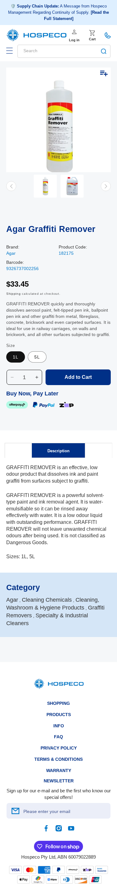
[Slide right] (106, 186)
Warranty (58, 770)
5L (37, 356)
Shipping (13, 293)
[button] (9, 51)
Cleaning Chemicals (47, 600)
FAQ (58, 736)
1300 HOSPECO (107, 35)
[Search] (103, 51)
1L (15, 356)
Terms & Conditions (58, 759)
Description (58, 451)
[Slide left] (11, 186)
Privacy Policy (59, 747)
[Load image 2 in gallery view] (72, 186)
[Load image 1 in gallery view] (45, 186)
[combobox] (63, 51)
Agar (11, 253)
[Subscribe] (15, 811)
